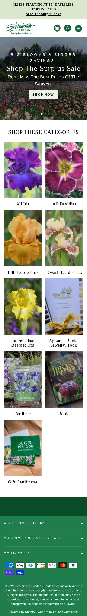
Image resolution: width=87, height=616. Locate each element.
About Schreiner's (25, 522)
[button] (42, 114)
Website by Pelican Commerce (58, 611)
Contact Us (17, 553)
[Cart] (58, 28)
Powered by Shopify (21, 611)
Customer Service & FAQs (33, 538)
